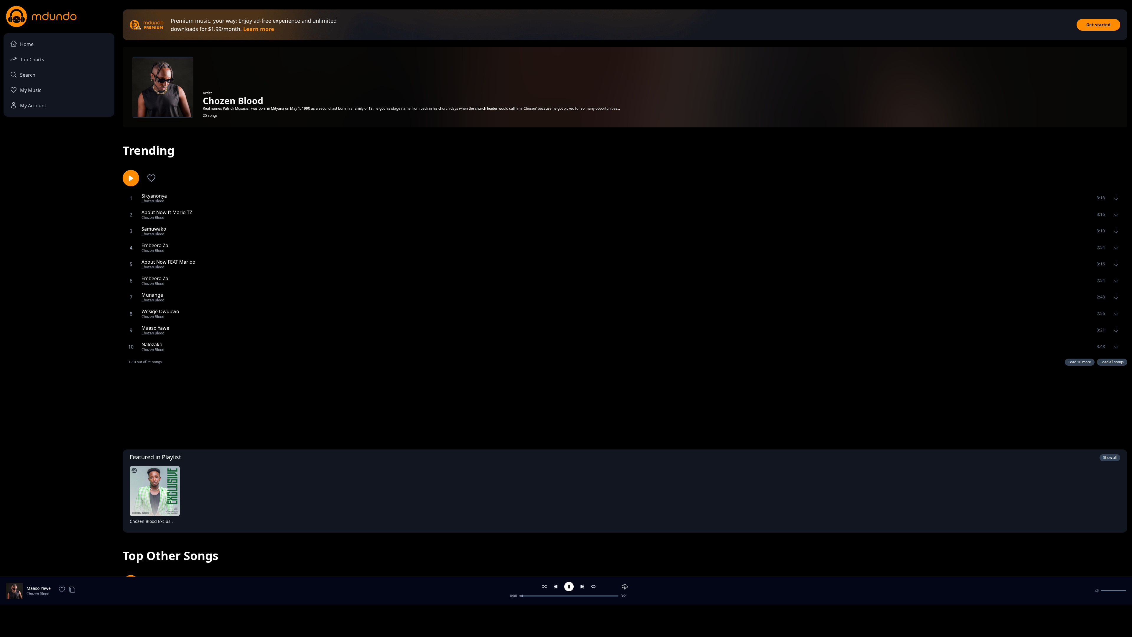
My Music (30, 90)
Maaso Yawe (39, 588)
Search (27, 75)
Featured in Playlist (155, 457)
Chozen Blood (38, 593)
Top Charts (32, 59)
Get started (1098, 24)
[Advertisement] (625, 406)
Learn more (258, 28)
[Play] (171, 522)
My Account (33, 105)
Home (27, 44)
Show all (1110, 457)
